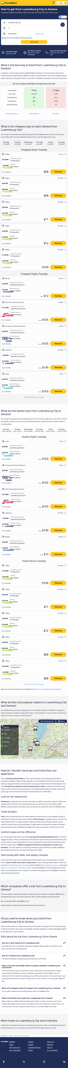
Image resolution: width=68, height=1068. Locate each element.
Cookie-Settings (34, 1048)
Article (49, 1048)
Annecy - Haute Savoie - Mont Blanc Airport (17, 868)
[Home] (26, 3)
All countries (52, 1050)
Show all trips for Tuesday (35, 397)
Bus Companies (15, 1050)
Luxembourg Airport (51, 865)
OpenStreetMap (58, 758)
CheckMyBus (4, 1036)
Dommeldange (13, 865)
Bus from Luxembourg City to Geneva (48, 689)
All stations (56, 114)
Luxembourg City (47, 721)
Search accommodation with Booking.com (18, 38)
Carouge (25, 865)
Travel (10, 1036)
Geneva (62, 721)
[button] (30, 749)
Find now (58, 172)
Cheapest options (12, 114)
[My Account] (53, 3)
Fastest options (34, 114)
